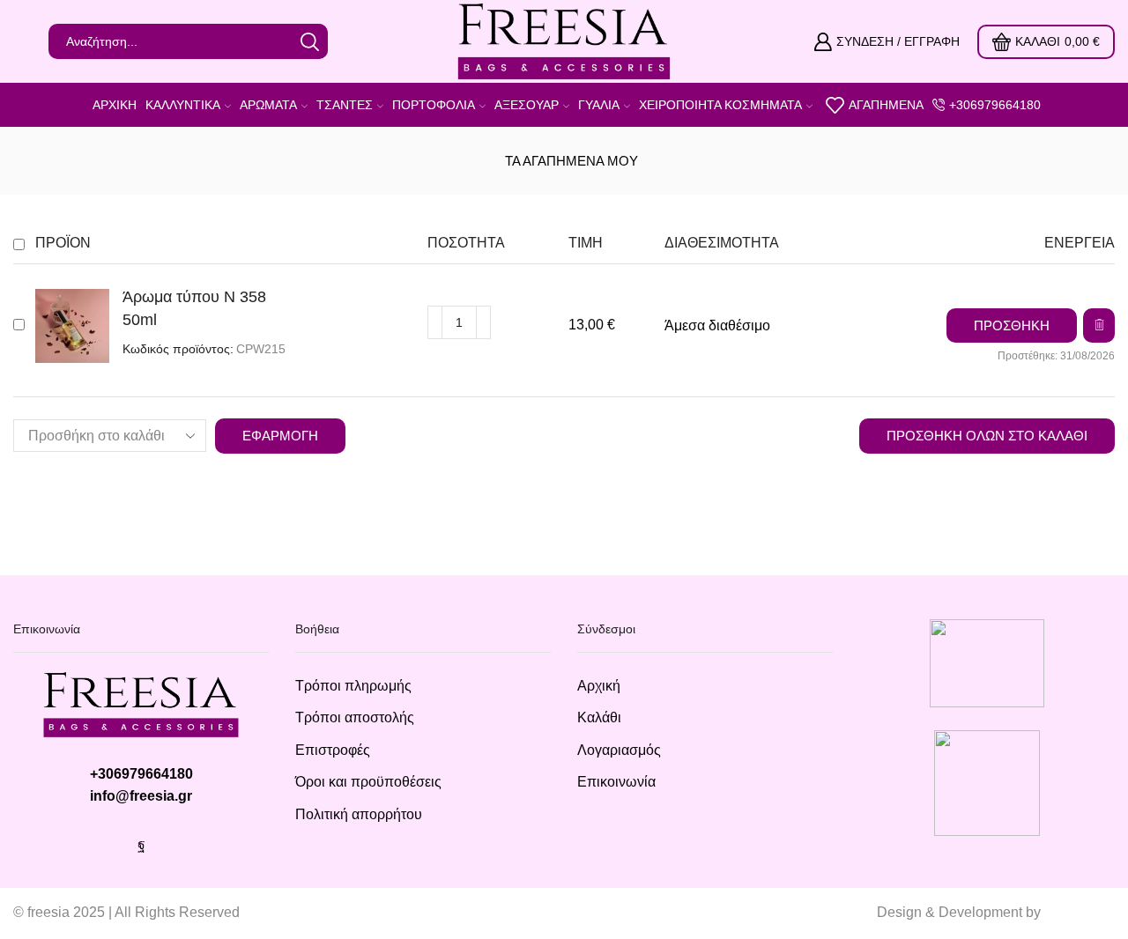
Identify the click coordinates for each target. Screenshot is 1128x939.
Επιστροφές (332, 750)
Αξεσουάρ (526, 105)
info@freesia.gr (141, 795)
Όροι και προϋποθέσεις (368, 781)
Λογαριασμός (619, 750)
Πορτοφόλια (433, 105)
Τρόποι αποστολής (354, 717)
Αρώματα (268, 105)
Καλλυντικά (182, 105)
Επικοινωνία (616, 781)
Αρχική (115, 105)
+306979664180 (141, 773)
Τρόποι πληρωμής (353, 685)
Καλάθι (599, 717)
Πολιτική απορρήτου (358, 814)
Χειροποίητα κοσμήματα (720, 105)
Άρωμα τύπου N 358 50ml (194, 308)
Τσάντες (344, 105)
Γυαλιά (599, 105)
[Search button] (310, 41)
